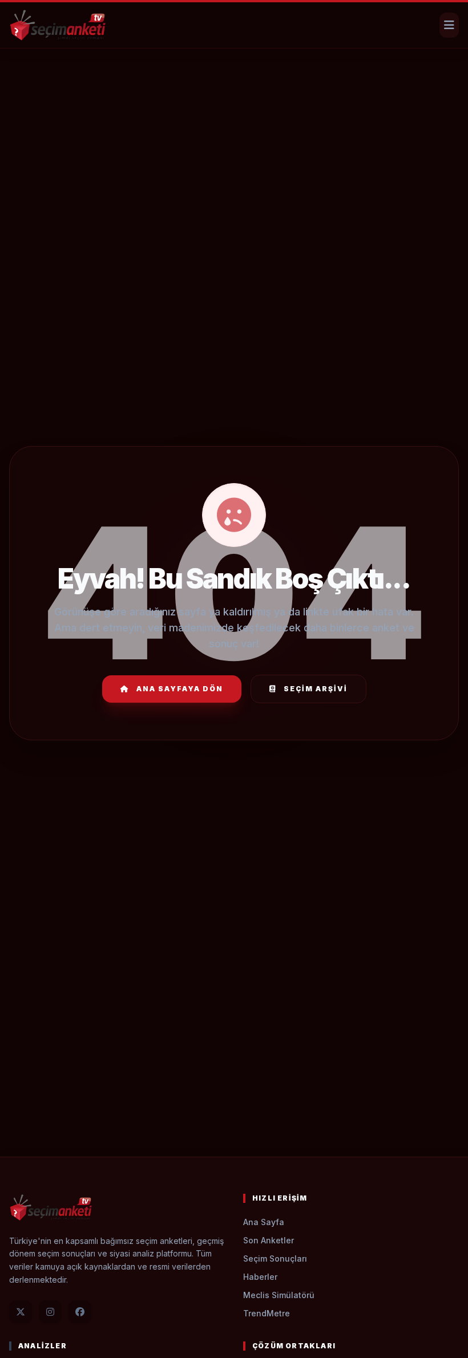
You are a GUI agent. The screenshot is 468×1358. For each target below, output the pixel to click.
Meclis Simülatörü (278, 1295)
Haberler (260, 1277)
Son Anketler (268, 1240)
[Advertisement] (234, 83)
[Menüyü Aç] (449, 25)
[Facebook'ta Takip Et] (79, 1311)
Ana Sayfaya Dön (179, 688)
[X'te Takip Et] (20, 1311)
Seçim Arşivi (316, 688)
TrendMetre (266, 1313)
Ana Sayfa (263, 1222)
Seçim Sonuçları (275, 1258)
